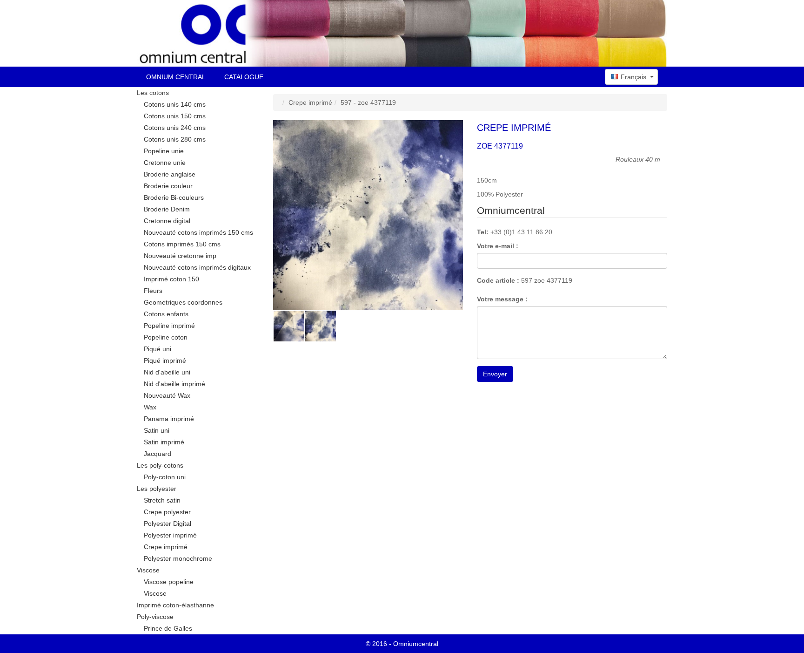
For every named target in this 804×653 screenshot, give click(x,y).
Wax (150, 407)
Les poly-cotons (160, 465)
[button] (631, 77)
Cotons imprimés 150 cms (182, 244)
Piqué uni (157, 349)
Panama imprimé (169, 418)
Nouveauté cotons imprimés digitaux (197, 267)
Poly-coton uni (165, 477)
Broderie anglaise (169, 174)
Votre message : (502, 299)
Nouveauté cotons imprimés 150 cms (198, 232)
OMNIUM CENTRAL (176, 77)
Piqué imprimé (165, 360)
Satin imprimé (164, 442)
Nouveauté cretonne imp (180, 255)
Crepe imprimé (166, 547)
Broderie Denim (167, 209)
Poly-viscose (155, 616)
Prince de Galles (168, 628)
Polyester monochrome (178, 558)
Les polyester (156, 488)
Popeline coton (166, 337)
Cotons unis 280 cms (175, 139)
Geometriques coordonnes (183, 302)
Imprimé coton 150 (171, 279)
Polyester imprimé (170, 535)
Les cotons (153, 92)
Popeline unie (164, 151)
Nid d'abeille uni (167, 372)
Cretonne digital (167, 220)
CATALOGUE (243, 77)
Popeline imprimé (169, 325)
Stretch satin (162, 500)
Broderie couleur (168, 186)
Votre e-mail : (497, 246)
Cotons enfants (166, 314)
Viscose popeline (169, 581)
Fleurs (153, 290)
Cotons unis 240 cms (175, 127)
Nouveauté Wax (167, 395)
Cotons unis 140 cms (175, 104)
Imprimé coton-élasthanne (175, 605)
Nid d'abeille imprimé (174, 384)
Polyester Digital (167, 523)
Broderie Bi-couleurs (174, 197)
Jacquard (157, 453)
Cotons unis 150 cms (175, 116)
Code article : (498, 280)
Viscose (148, 570)
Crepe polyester (167, 512)
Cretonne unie (165, 162)
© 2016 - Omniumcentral (402, 643)
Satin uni (156, 430)
